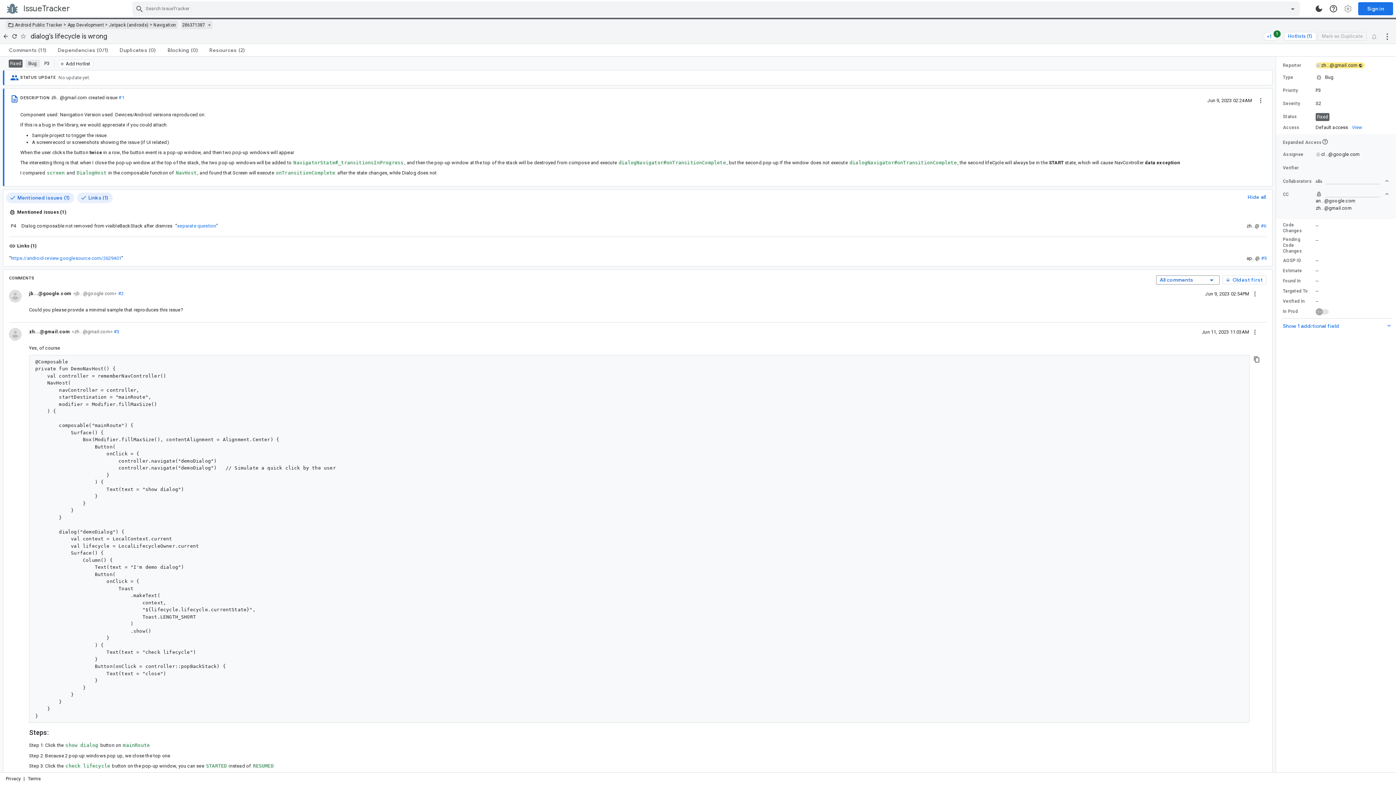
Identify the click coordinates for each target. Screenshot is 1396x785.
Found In (1292, 280)
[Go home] (5, 36)
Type (1288, 77)
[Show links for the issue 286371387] (209, 25)
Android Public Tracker (39, 25)
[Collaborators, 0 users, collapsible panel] (1352, 181)
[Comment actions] (1255, 293)
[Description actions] (1261, 100)
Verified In (1294, 301)
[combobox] (717, 8)
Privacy (13, 778)
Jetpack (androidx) (128, 25)
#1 (121, 97)
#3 (116, 331)
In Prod (1290, 311)
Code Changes (1292, 227)
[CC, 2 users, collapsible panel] (1352, 194)
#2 (120, 293)
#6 (1263, 226)
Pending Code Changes (1292, 245)
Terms (34, 778)
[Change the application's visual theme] (1319, 8)
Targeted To (1295, 291)
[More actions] (1387, 36)
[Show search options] (1292, 8)
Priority (1290, 90)
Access (1291, 127)
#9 (1264, 258)
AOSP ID (1292, 260)
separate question (196, 226)
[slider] (1277, 414)
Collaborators (1297, 181)
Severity (1291, 103)
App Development (86, 25)
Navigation (164, 25)
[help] (1333, 8)
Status (1290, 116)
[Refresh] (14, 36)
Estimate (1292, 270)
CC (1286, 194)
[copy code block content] (1256, 359)
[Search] (139, 8)
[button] (1336, 77)
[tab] (27, 50)
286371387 (193, 25)
